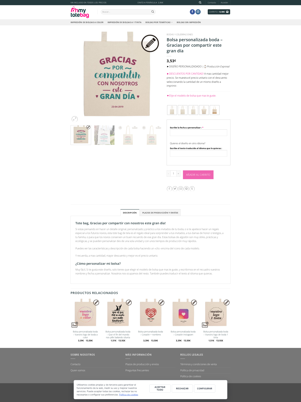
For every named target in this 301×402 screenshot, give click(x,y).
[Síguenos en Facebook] (192, 11)
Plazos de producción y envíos (142, 364)
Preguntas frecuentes (137, 370)
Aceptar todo (160, 388)
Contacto (212, 2)
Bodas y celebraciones (180, 34)
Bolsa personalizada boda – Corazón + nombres (150, 333)
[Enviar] (152, 11)
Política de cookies (190, 376)
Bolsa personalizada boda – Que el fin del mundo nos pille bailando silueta (118, 334)
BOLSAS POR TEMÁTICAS (157, 22)
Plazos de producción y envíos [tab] (160, 212)
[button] (224, 2)
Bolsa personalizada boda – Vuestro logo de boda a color (85, 334)
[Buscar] (200, 2)
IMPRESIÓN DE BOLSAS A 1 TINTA (124, 22)
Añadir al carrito (198, 174)
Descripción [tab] (130, 212)
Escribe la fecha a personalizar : (186, 127)
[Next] (156, 77)
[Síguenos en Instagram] (198, 11)
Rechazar (182, 388)
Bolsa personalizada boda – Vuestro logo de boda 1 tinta (215, 334)
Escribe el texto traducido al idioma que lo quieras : (196, 148)
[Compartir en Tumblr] (192, 188)
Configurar (204, 388)
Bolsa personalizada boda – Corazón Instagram (183, 333)
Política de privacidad (192, 370)
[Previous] (76, 77)
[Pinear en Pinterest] (186, 188)
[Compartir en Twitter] (175, 188)
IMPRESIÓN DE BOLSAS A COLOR (87, 22)
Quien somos (78, 370)
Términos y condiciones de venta (198, 364)
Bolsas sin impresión (189, 22)
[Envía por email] (180, 188)
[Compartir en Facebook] (169, 188)
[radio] (172, 110)
